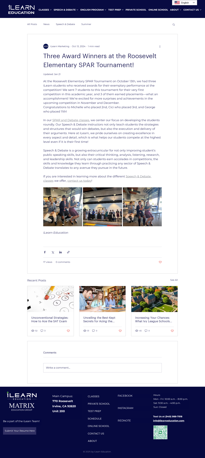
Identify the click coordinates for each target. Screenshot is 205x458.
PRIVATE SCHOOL (99, 403)
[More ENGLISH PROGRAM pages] (105, 10)
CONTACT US (96, 433)
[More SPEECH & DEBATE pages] (77, 10)
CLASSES (93, 396)
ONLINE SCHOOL (98, 426)
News (46, 24)
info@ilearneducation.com (168, 420)
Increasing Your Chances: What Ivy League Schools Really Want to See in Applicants (152, 319)
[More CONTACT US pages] (200, 10)
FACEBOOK (125, 395)
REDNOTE (124, 420)
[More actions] (160, 46)
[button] (173, 24)
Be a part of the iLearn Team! (21, 421)
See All (174, 280)
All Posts (32, 24)
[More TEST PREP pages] (122, 10)
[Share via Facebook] (44, 252)
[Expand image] (62, 206)
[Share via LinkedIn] (60, 252)
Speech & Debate (65, 24)
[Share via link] (68, 252)
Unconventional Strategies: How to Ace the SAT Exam (49, 319)
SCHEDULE (95, 418)
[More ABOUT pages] (180, 10)
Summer (86, 24)
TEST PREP (94, 411)
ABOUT (92, 440)
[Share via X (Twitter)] (52, 252)
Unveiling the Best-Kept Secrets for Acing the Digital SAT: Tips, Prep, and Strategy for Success (101, 319)
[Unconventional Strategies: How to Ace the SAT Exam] (50, 299)
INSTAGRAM (125, 408)
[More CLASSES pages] (51, 10)
